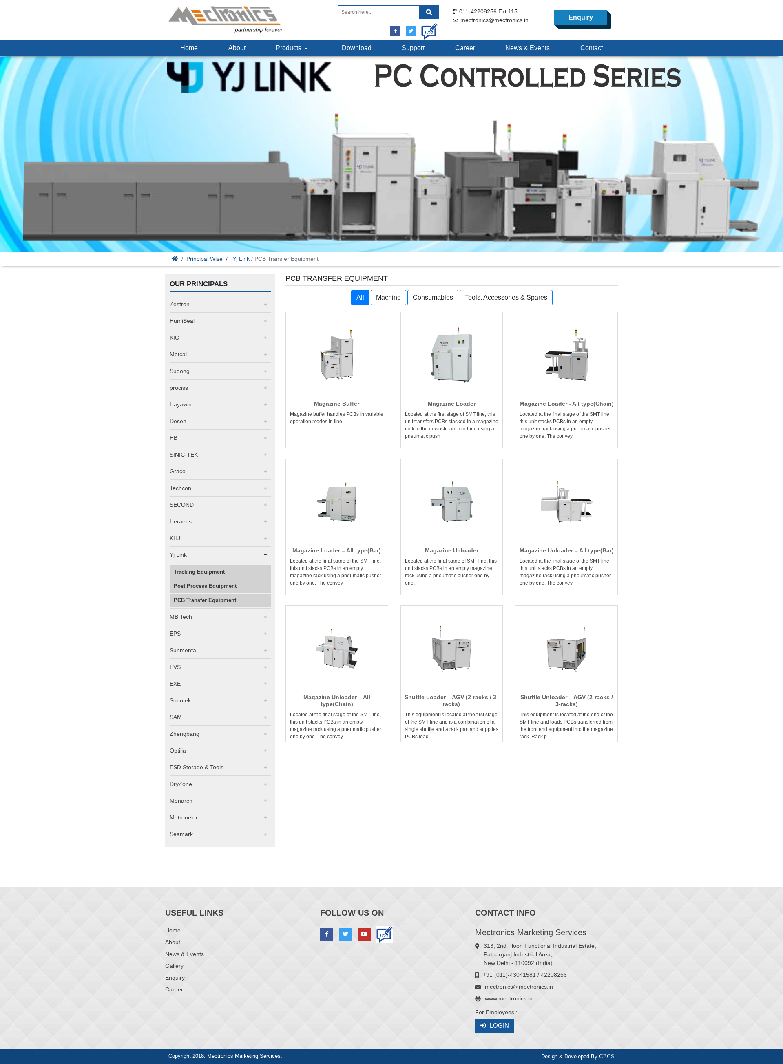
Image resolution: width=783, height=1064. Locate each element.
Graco (178, 471)
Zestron (180, 304)
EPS (175, 633)
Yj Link (241, 259)
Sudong (180, 371)
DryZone (181, 784)
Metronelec (184, 817)
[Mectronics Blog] (426, 28)
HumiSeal (182, 321)
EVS (175, 667)
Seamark (181, 834)
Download (357, 47)
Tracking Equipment (199, 572)
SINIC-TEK (184, 454)
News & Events (527, 47)
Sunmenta (183, 650)
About (237, 47)
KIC (174, 337)
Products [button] (290, 47)
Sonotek (180, 700)
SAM (176, 717)
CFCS (607, 1056)
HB (173, 438)
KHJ (175, 538)
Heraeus (181, 521)
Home (189, 47)
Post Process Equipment (205, 586)
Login (499, 1025)
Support (413, 47)
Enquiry (580, 17)
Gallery (174, 965)
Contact (591, 47)
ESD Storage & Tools (196, 767)
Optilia (178, 750)
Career (465, 47)
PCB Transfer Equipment (205, 600)
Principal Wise (204, 259)
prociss (179, 387)
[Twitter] (411, 31)
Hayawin (181, 404)
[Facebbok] (395, 31)
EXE (175, 683)
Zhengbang (184, 734)
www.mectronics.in (509, 998)
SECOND (182, 504)
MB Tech (181, 617)
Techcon (180, 488)
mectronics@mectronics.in (494, 20)
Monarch (181, 800)
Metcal (178, 354)
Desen (178, 421)
